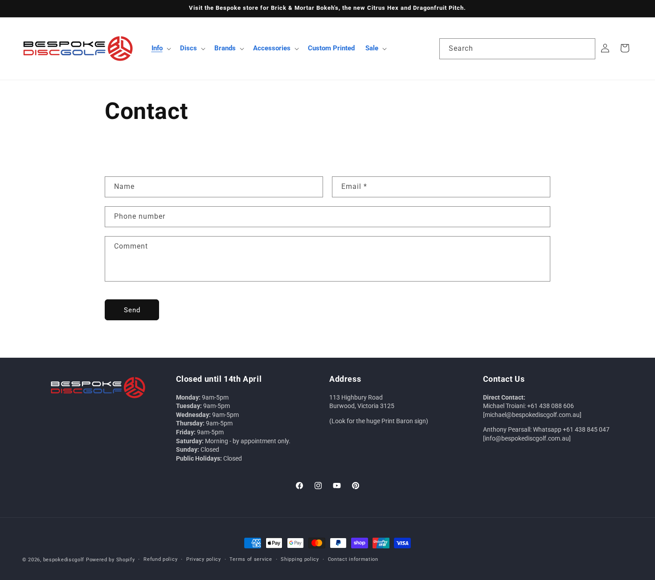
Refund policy (160, 559)
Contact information (353, 559)
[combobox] (517, 49)
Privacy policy (203, 559)
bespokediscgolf (64, 560)
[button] (160, 48)
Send (132, 310)
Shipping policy (300, 559)
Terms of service (250, 559)
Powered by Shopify (110, 560)
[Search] (585, 48)
